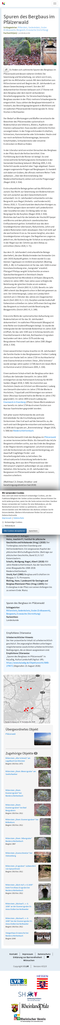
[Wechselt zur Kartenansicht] (30, 699)
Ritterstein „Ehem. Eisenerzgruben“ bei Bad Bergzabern (16, 808)
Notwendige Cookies (13, 522)
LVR (27, 966)
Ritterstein (22, 27)
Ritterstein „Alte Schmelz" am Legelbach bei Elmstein (18, 759)
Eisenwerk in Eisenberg (14, 402)
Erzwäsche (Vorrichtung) (37, 30)
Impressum (27, 954)
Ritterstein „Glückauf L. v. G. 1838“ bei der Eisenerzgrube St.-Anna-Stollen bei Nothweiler (19, 921)
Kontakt (13, 954)
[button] (6, 70)
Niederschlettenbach (23, 430)
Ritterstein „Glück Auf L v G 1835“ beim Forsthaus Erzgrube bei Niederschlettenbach (19, 888)
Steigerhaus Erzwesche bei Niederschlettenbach (17, 934)
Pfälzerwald (50, 437)
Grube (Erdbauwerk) (40, 610)
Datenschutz (44, 954)
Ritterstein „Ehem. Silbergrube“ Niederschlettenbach (19, 840)
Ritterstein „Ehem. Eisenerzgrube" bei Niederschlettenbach (14, 793)
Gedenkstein (34, 27)
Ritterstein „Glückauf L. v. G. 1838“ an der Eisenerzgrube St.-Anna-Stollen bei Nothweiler (19, 906)
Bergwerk (21, 30)
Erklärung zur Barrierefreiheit (27, 957)
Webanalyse (10, 525)
